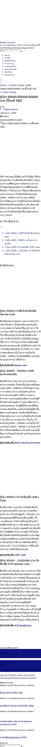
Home (6, 55)
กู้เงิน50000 (20, 678)
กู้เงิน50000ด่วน (31, 678)
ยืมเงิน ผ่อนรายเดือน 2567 (11, 692)
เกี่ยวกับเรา (8, 72)
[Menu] (1, 79)
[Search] (21, 51)
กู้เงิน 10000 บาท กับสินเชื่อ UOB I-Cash (23, 247)
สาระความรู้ (9, 63)
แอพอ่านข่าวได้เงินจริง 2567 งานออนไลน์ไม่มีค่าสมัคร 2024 (19, 669)
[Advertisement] (20, 20)
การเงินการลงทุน (16, 85)
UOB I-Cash (20, 554)
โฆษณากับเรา (9, 74)
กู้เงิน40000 (12, 678)
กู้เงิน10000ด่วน (19, 675)
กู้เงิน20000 (29, 675)
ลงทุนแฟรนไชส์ (10, 69)
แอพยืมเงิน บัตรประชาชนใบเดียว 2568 (17, 705)
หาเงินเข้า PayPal (7, 656)
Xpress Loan (20, 365)
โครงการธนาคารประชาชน (27, 442)
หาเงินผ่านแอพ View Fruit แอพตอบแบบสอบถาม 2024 (16, 723)
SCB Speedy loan (23, 625)
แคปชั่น (7, 57)
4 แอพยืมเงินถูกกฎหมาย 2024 (13, 737)
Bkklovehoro (11, 109)
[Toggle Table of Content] (1, 227)
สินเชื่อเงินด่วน (9, 60)
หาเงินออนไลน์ (10, 66)
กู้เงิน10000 (9, 675)
